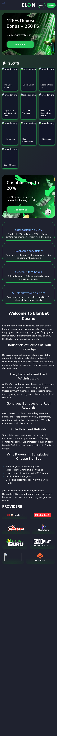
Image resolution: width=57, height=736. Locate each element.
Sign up (51, 5)
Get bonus (20, 44)
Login (41, 5)
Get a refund (20, 209)
